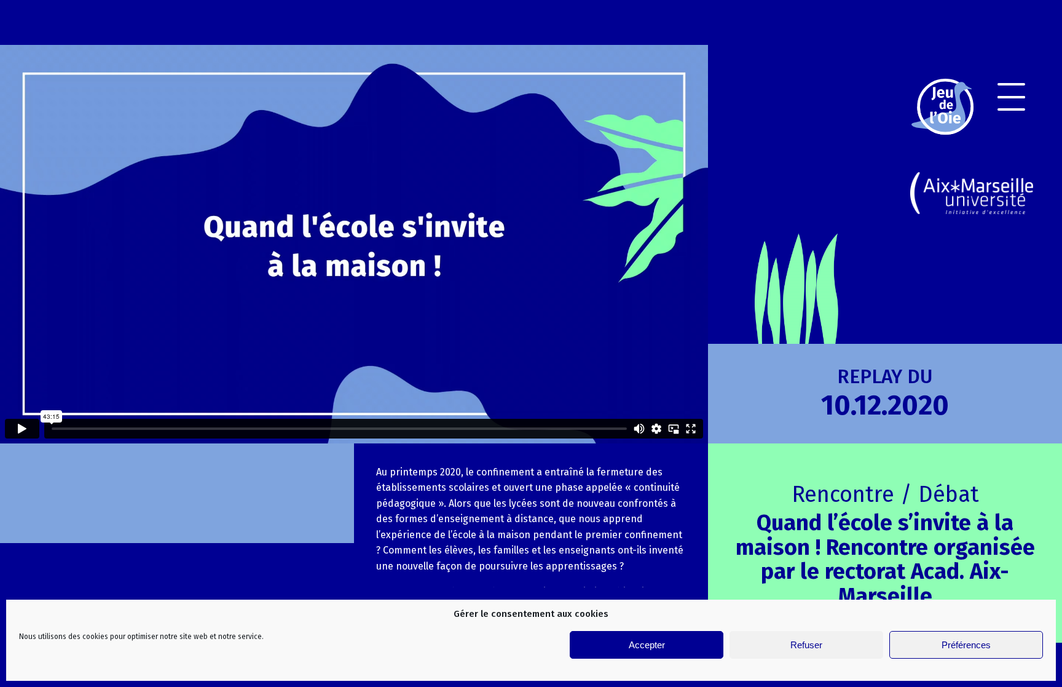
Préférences (966, 645)
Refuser (806, 645)
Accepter (647, 645)
